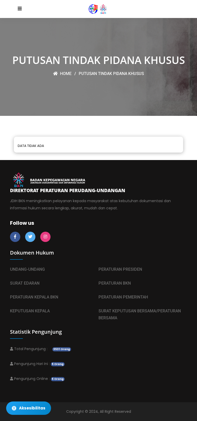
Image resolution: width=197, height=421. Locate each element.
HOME (65, 74)
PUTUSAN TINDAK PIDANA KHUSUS (111, 74)
